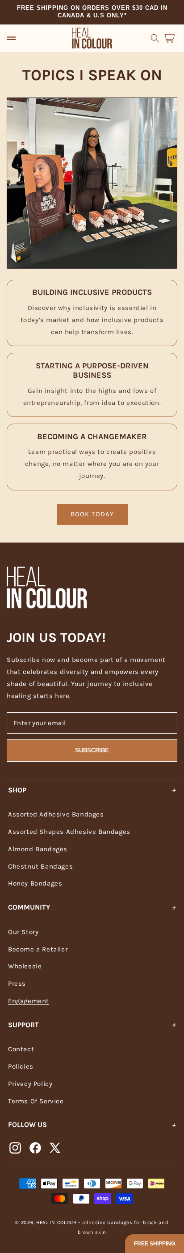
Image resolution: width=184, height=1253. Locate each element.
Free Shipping (154, 1244)
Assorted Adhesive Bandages (56, 814)
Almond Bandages (37, 849)
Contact (21, 1049)
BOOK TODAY (92, 514)
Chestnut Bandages (40, 866)
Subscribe (92, 750)
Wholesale (25, 966)
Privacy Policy (30, 1084)
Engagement (28, 1001)
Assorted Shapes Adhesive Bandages (69, 832)
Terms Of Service (36, 1101)
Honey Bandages (35, 883)
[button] (11, 38)
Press (17, 984)
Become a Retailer (37, 949)
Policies (20, 1066)
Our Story (23, 932)
